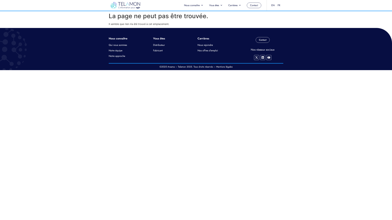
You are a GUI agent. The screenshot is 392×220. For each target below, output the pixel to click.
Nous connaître (192, 5)
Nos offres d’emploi (208, 50)
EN (273, 5)
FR (279, 5)
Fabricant (158, 50)
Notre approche (117, 56)
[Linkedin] (262, 57)
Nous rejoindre (205, 45)
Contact (254, 5)
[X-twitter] (256, 57)
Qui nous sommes (118, 45)
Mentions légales (224, 66)
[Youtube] (268, 57)
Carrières (232, 5)
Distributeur (159, 45)
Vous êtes (214, 5)
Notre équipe (115, 50)
